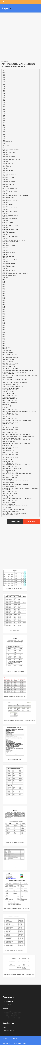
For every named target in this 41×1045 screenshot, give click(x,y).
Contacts (5, 1008)
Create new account (8, 1031)
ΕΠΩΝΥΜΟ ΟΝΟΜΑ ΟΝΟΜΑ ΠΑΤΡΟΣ (14, 588)
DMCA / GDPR (17, 1043)
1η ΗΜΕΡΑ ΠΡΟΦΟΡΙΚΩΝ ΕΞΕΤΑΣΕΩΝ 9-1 (15, 801)
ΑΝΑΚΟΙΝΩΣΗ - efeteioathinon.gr (15, 671)
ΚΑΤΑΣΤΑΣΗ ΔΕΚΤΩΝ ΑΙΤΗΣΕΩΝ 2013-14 (15, 950)
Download (16, 521)
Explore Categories (8, 1001)
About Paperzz (7, 1005)
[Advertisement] (20, 37)
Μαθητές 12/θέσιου (15, 630)
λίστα (15, 867)
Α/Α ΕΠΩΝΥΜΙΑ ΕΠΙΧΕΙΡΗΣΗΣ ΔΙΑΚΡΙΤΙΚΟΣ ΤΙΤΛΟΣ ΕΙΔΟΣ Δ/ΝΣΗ (19, 974)
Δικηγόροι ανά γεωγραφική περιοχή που (15, 696)
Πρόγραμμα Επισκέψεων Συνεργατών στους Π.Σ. (16, 908)
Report (32, 521)
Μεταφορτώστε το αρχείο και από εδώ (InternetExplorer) (19, 720)
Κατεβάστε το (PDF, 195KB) (15, 759)
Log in (4, 1027)
